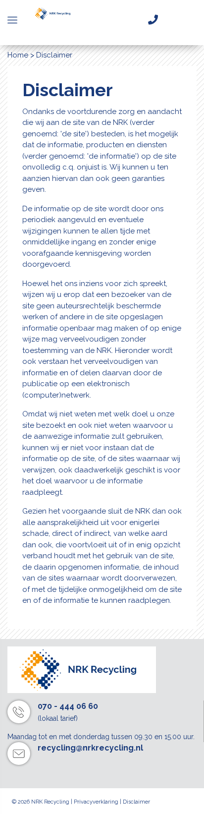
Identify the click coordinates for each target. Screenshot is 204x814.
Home (17, 55)
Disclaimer (136, 802)
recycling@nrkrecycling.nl (90, 748)
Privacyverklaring (96, 802)
